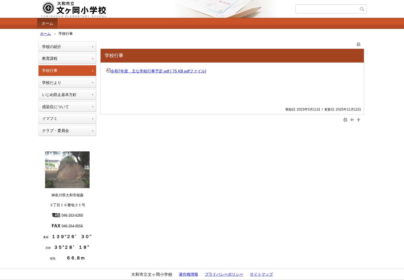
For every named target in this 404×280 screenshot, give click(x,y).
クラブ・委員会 (55, 130)
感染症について (55, 106)
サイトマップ (261, 274)
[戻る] (352, 120)
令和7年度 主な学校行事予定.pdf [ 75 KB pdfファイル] (158, 71)
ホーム (47, 23)
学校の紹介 (51, 46)
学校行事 (49, 70)
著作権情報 (188, 274)
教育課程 (49, 58)
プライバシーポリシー (224, 274)
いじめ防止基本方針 (59, 94)
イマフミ (49, 118)
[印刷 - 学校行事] (358, 43)
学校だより (51, 82)
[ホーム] (166, 9)
